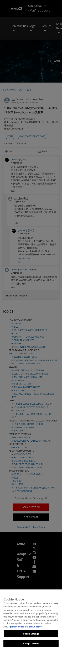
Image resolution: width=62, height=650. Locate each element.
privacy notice (17, 626)
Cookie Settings (31, 633)
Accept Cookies (31, 643)
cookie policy (35, 626)
